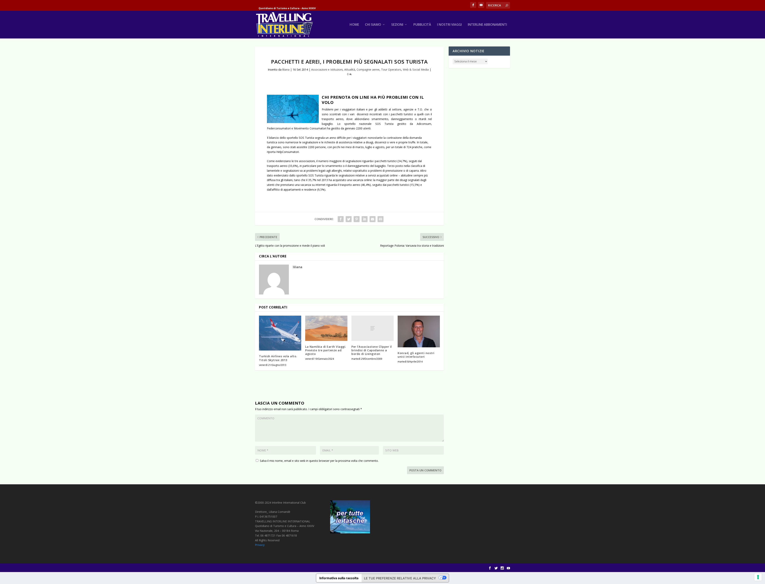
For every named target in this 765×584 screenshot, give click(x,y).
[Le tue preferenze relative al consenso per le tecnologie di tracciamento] (758, 577)
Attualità (349, 69)
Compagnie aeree (368, 69)
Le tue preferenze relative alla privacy (400, 578)
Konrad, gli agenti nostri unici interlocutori (416, 354)
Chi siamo (373, 25)
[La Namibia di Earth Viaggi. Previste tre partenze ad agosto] (326, 328)
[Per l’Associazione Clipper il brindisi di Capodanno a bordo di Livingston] (372, 328)
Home (354, 25)
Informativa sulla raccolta (338, 578)
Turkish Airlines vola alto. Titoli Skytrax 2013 (278, 358)
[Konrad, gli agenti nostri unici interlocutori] (419, 331)
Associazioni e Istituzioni (327, 69)
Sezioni (397, 25)
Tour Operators (391, 69)
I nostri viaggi (449, 25)
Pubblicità (422, 25)
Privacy (260, 545)
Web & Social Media (416, 69)
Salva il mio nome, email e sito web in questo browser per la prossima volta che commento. (319, 461)
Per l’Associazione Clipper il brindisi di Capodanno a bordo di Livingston (371, 350)
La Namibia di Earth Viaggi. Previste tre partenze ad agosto (325, 350)
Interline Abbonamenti (487, 25)
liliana (285, 69)
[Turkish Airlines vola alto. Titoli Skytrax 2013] (280, 333)
